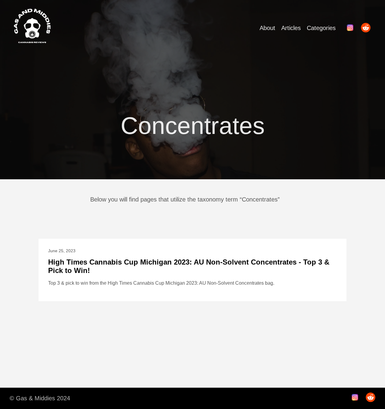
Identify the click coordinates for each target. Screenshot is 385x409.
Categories (321, 28)
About (267, 28)
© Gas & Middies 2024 (40, 398)
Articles (291, 28)
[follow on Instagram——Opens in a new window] (352, 28)
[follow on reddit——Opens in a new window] (367, 28)
